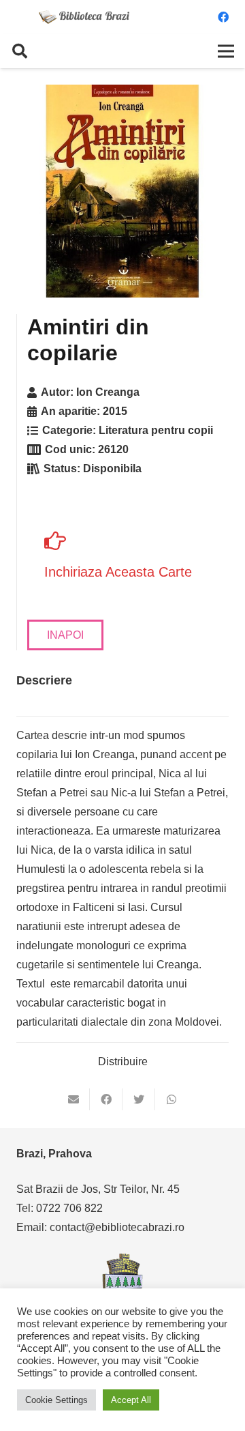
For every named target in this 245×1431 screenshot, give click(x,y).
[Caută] (19, 51)
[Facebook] (223, 17)
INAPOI (65, 635)
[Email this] (73, 1099)
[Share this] (106, 1099)
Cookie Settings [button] (56, 1400)
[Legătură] (84, 17)
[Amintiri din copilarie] (122, 191)
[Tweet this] (138, 1099)
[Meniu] (226, 51)
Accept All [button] (131, 1400)
